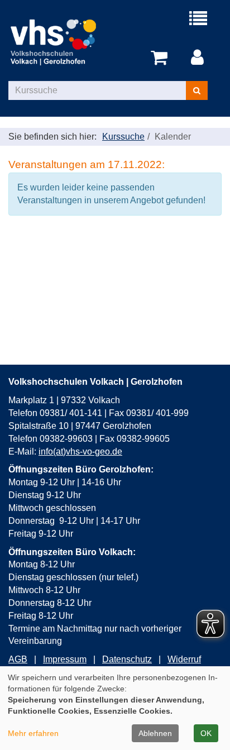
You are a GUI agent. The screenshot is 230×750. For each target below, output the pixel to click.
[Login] (199, 58)
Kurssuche (123, 136)
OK (206, 733)
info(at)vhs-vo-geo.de (80, 451)
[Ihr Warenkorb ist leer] (161, 58)
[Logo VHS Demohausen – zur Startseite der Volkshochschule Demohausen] (62, 41)
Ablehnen (155, 733)
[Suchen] (197, 90)
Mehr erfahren (33, 733)
